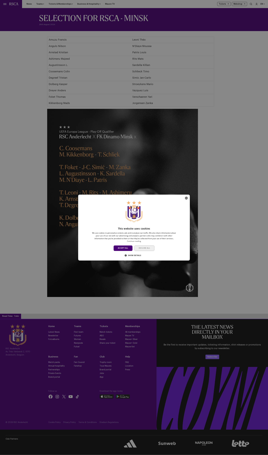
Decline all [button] (144, 248)
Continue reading (134, 241)
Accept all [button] (123, 248)
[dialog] (134, 227)
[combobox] (186, 198)
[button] (134, 255)
